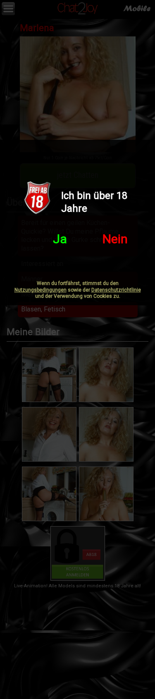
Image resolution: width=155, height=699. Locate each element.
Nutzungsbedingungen (40, 290)
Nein (115, 239)
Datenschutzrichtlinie (116, 290)
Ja (60, 239)
